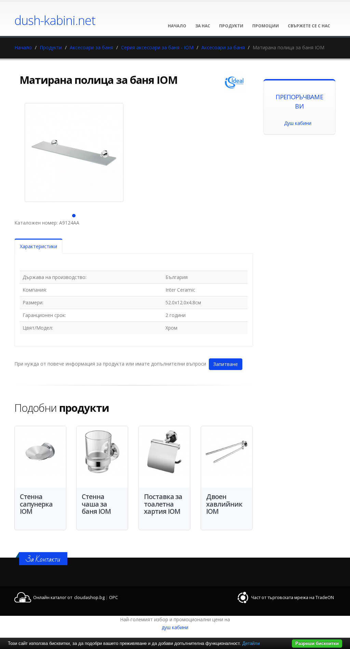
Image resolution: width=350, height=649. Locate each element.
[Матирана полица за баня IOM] (74, 152)
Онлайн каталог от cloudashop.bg (69, 597)
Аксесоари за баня (91, 47)
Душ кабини (297, 123)
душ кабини (175, 627)
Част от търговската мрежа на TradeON (292, 597)
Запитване (225, 364)
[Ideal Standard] (234, 82)
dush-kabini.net (54, 20)
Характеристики (38, 246)
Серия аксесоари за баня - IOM (157, 47)
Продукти (51, 47)
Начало (23, 47)
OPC (113, 597)
